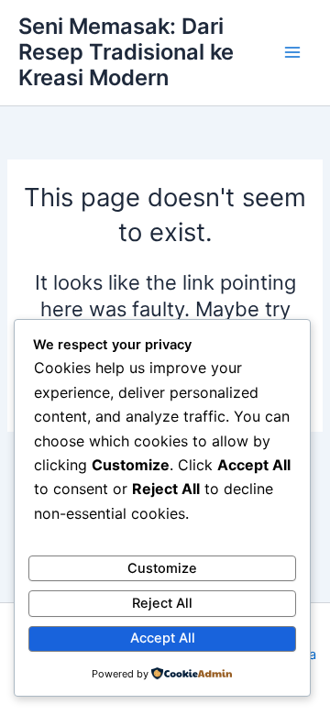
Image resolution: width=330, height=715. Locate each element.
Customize (162, 568)
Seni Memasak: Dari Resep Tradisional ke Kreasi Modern (126, 52)
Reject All (162, 603)
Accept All (162, 638)
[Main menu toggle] (292, 52)
